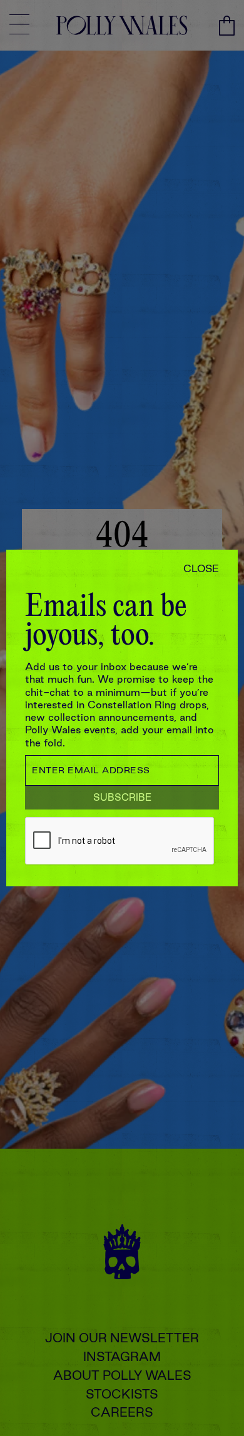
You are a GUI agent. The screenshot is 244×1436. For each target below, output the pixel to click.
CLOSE (201, 568)
